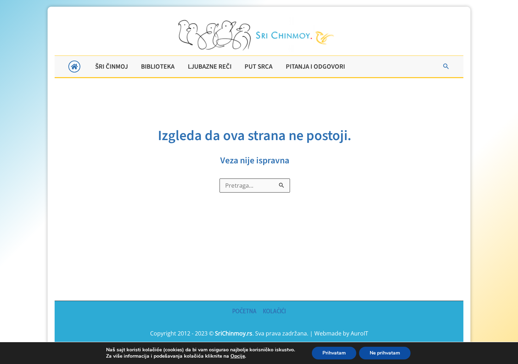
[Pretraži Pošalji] (281, 185)
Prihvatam (334, 353)
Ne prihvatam (385, 353)
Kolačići (274, 311)
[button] (446, 66)
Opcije (237, 356)
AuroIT (359, 333)
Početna (244, 311)
